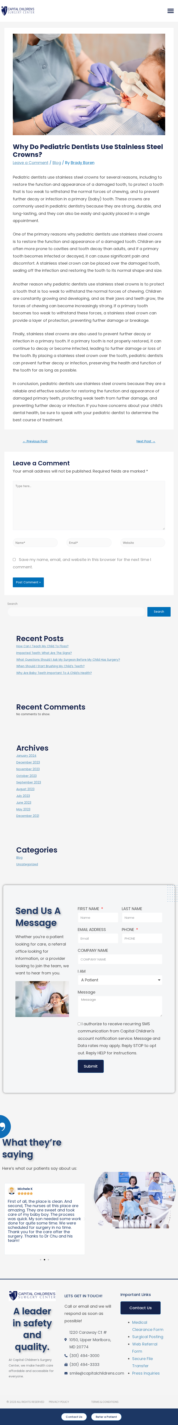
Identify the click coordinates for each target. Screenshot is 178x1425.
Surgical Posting (147, 1336)
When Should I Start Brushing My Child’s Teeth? (50, 666)
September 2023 (28, 782)
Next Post (146, 441)
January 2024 (26, 756)
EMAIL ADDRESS (92, 929)
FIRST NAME (89, 908)
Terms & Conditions (105, 1402)
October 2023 (26, 776)
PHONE (128, 929)
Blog (57, 162)
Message (86, 992)
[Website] (142, 543)
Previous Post (35, 441)
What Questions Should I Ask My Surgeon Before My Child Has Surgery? (68, 660)
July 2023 (23, 796)
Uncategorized (27, 864)
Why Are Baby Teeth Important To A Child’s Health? (54, 673)
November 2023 (28, 769)
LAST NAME (132, 908)
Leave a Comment (30, 162)
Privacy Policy (59, 1402)
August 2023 (25, 789)
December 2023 (28, 762)
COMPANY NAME (93, 950)
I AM (82, 971)
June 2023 (23, 803)
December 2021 (27, 816)
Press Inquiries (146, 1373)
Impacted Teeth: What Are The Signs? (44, 653)
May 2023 (23, 809)
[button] (170, 11)
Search (12, 604)
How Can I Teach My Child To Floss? (42, 646)
